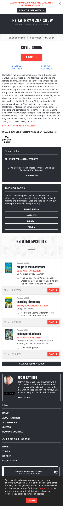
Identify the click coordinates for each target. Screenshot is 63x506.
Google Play (9, 460)
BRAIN (20, 306)
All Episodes (9, 422)
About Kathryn (11, 418)
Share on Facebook (46, 67)
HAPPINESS (31, 215)
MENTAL (31, 221)
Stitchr (6, 456)
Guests (6, 427)
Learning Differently (28, 302)
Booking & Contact (13, 431)
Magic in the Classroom (31, 267)
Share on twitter (16, 67)
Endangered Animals (29, 334)
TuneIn (6, 451)
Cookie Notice (45, 488)
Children (30, 126)
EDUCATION (8, 126)
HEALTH (20, 126)
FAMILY (31, 227)
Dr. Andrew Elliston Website (21, 159)
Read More (24, 397)
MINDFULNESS (31, 209)
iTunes (6, 446)
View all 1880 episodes (31, 363)
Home (5, 413)
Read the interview (30, 10)
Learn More (31, 175)
